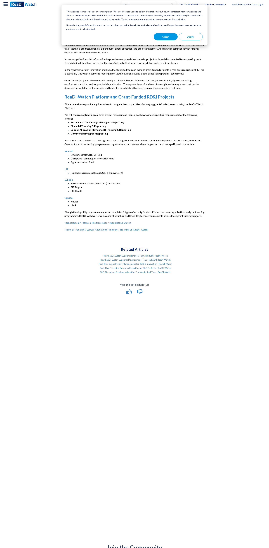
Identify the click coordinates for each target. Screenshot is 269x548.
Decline (190, 36)
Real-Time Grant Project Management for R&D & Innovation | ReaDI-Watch (135, 263)
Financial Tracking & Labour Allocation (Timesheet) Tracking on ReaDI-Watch (106, 229)
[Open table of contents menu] (6, 3)
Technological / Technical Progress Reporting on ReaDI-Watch (97, 222)
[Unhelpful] (139, 293)
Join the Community (215, 4)
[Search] (172, 4)
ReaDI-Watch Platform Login (247, 4)
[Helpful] (129, 293)
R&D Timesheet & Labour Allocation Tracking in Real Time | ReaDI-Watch (135, 272)
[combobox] (145, 4)
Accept (165, 36)
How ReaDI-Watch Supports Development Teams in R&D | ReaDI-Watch (135, 259)
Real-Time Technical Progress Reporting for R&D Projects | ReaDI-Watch (135, 268)
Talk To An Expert (188, 4)
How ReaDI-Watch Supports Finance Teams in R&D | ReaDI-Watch (135, 255)
